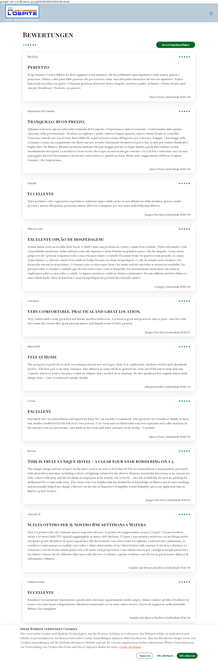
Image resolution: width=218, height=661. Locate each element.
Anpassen (145, 655)
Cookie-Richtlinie (130, 647)
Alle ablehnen (165, 655)
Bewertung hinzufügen (175, 44)
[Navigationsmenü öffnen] (211, 13)
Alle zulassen (187, 655)
